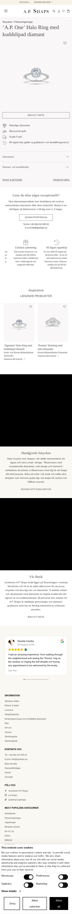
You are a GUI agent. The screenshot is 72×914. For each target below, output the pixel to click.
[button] (5, 11)
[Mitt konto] (59, 11)
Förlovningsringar (23, 21)
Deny (13, 903)
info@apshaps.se (39, 228)
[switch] (63, 877)
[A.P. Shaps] (36, 11)
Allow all (59, 903)
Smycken (7, 21)
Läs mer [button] (30, 670)
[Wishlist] (63, 11)
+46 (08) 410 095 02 (39, 224)
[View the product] (19, 323)
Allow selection (34, 903)
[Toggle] (67, 157)
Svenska (24, 2)
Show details (9, 891)
